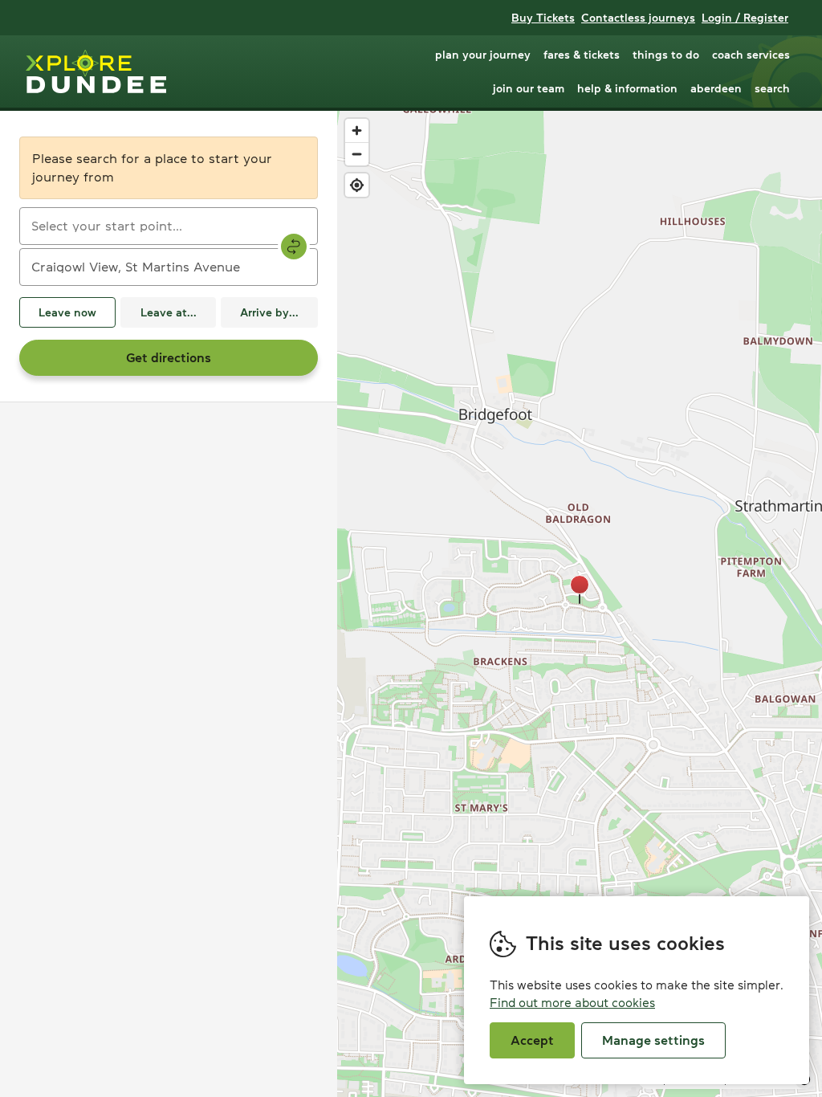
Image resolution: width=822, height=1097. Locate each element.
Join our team (528, 88)
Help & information (627, 88)
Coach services (751, 54)
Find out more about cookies (572, 1003)
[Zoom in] (356, 130)
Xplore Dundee (96, 71)
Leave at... (168, 312)
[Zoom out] (356, 153)
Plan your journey (483, 54)
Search (772, 88)
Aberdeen (716, 88)
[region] (579, 604)
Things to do (666, 54)
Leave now (67, 312)
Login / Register (745, 17)
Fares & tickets (581, 54)
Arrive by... (269, 312)
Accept (532, 1040)
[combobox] (168, 226)
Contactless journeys (638, 17)
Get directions (168, 357)
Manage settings (653, 1040)
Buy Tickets (543, 17)
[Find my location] (356, 185)
